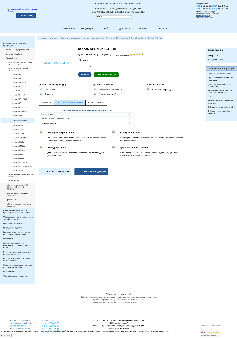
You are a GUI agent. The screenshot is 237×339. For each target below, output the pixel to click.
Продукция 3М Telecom (13, 223)
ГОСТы (211, 96)
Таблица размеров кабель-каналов (220, 112)
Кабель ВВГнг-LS (18, 95)
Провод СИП (11, 200)
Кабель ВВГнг (17, 91)
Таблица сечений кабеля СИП (221, 107)
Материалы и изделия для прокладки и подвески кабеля (16, 211)
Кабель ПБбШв (17, 126)
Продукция (87, 28)
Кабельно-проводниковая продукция (14, 44)
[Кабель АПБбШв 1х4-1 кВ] (57, 63)
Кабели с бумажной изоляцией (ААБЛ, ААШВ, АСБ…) (20, 63)
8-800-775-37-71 (136, 3)
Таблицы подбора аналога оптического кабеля (220, 91)
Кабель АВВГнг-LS (19, 83)
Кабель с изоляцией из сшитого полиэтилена (20, 176)
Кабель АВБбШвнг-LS (20, 111)
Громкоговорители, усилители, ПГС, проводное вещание (17, 233)
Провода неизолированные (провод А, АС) (17, 194)
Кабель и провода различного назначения (18, 205)
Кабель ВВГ (16, 87)
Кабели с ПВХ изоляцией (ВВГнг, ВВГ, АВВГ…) (18, 69)
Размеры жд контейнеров (219, 74)
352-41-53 (53, 331)
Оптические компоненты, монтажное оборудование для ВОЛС (17, 245)
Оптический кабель (14, 54)
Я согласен (5, 335)
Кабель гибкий (13, 181)
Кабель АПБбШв (20, 120)
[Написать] (39, 4)
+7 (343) (44, 331)
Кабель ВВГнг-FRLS (19, 99)
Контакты (161, 28)
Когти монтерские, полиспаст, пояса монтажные (16, 253)
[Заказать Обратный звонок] (221, 42)
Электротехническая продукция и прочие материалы (17, 266)
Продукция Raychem (12, 228)
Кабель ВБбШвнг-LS (19, 154)
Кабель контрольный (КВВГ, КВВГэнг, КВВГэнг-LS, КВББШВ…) (17, 187)
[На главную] (17, 4)
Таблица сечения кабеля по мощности (220, 102)
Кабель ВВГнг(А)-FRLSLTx (22, 167)
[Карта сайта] (28, 4)
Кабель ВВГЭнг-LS (19, 107)
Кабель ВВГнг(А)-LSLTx (20, 162)
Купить (85, 74)
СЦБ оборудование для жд (15, 276)
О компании (68, 28)
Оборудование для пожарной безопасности (16, 259)
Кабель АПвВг (17, 115)
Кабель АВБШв (17, 171)
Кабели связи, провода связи (18, 50)
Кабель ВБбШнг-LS (19, 138)
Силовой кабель (12, 58)
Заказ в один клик (106, 74)
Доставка (124, 28)
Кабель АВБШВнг (18, 150)
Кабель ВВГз (17, 103)
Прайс (106, 28)
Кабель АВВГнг (17, 78)
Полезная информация (221, 68)
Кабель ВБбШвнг (18, 158)
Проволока (8, 239)
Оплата (143, 28)
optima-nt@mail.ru (203, 16)
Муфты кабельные (11, 271)
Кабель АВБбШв (18, 142)
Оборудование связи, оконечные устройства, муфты (18, 218)
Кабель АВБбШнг (18, 146)
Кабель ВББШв (17, 130)
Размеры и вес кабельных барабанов (219, 85)
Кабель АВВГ (17, 74)
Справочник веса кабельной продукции (220, 79)
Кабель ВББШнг (18, 134)
